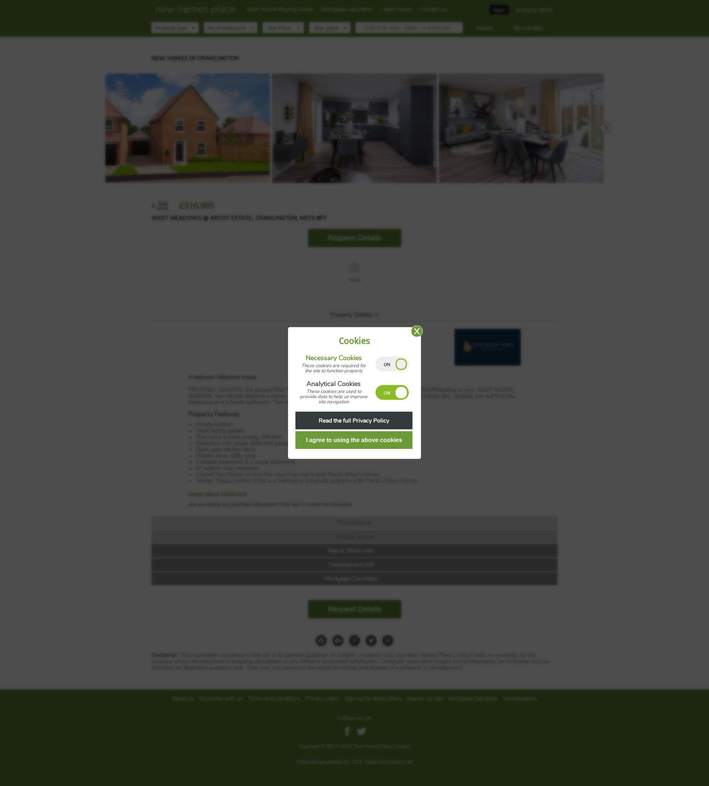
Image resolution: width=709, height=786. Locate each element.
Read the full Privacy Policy (354, 421)
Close (417, 331)
